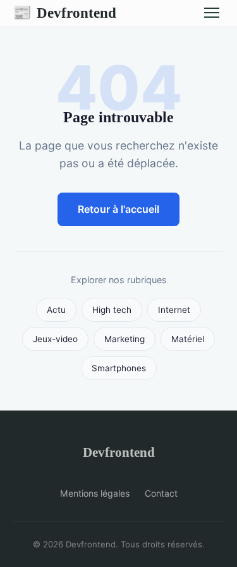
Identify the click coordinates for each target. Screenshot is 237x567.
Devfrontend (64, 12)
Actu (56, 310)
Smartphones (119, 368)
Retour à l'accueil (118, 209)
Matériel (187, 339)
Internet (174, 310)
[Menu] (211, 13)
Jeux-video (55, 339)
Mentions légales (95, 493)
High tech (111, 310)
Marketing (124, 339)
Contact (161, 493)
